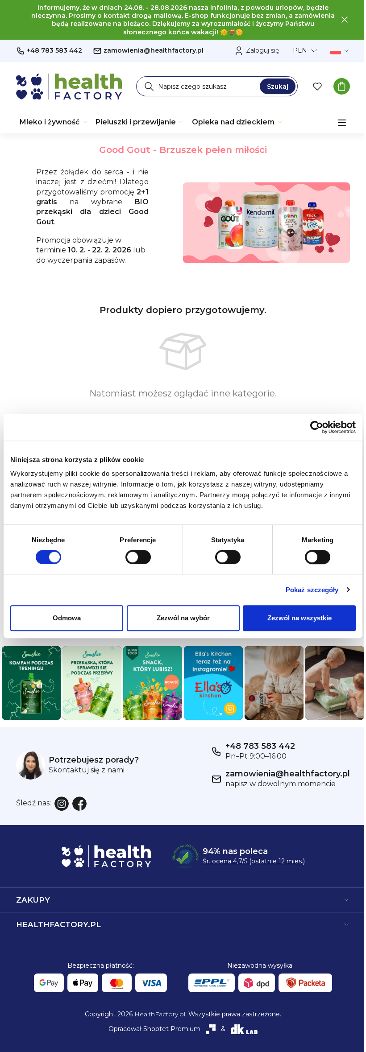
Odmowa (67, 618)
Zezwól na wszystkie (299, 618)
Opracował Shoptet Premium (154, 1029)
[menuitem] (54, 122)
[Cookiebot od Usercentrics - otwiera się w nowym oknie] (317, 427)
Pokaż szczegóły (312, 590)
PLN (300, 50)
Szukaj (277, 87)
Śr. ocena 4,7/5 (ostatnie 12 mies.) (254, 861)
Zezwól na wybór (183, 618)
